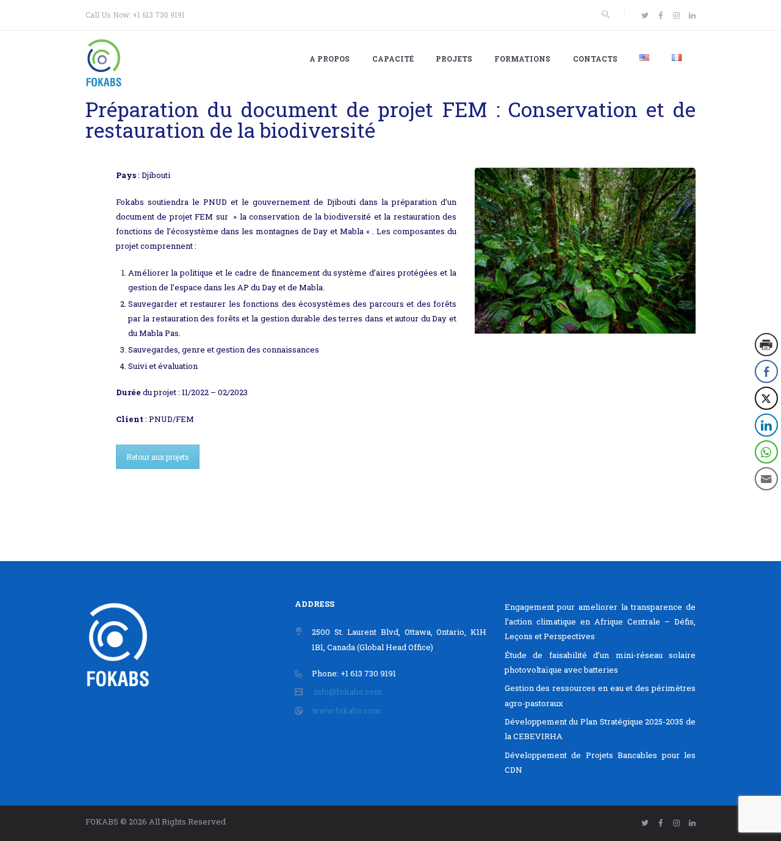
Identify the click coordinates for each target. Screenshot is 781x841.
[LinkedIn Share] (766, 425)
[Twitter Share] (766, 398)
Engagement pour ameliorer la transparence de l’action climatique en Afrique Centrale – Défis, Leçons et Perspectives (600, 621)
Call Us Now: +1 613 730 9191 (135, 15)
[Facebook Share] (766, 371)
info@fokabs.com (348, 691)
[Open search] (605, 14)
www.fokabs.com (346, 710)
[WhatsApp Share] (766, 451)
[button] (767, 503)
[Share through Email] (766, 478)
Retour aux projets (157, 457)
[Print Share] (766, 344)
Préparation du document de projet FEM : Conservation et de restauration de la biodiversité (390, 119)
